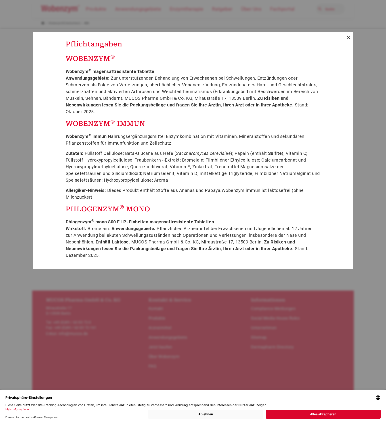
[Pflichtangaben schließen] (348, 37)
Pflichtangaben (94, 44)
